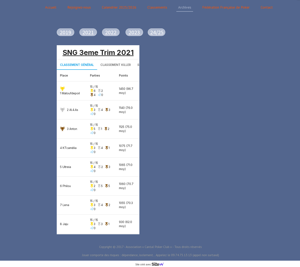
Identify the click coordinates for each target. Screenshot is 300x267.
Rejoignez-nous (79, 7)
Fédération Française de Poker (226, 7)
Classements (157, 7)
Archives (184, 7)
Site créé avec (143, 264)
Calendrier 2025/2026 (119, 7)
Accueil (50, 7)
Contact (267, 7)
